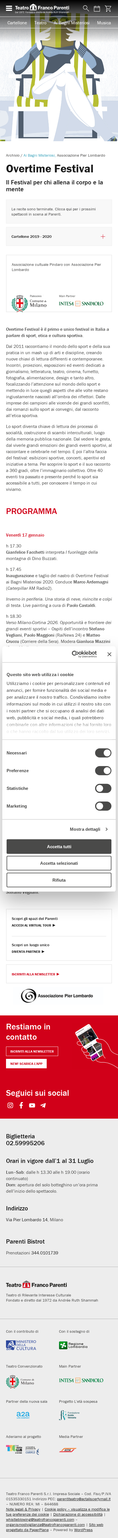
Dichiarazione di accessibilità (78, 1514)
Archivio (12, 155)
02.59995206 (25, 1143)
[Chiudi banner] (109, 654)
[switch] (103, 770)
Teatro (40, 22)
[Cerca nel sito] (84, 8)
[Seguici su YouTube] (32, 1106)
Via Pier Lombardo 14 (27, 1219)
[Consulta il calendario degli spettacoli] (97, 8)
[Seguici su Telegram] (43, 1106)
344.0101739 (44, 1253)
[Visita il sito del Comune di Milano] (28, 1384)
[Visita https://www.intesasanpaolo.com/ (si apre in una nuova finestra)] (81, 296)
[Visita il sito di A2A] (28, 1419)
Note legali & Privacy (23, 1509)
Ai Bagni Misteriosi (72, 22)
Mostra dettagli (85, 829)
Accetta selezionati (59, 863)
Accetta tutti (59, 846)
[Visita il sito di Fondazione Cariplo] (28, 1454)
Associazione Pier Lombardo (81, 155)
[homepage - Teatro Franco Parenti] (45, 8)
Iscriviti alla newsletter (32, 1051)
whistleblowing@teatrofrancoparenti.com (40, 1519)
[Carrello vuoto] (107, 8)
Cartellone (17, 22)
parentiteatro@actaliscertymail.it (84, 1498)
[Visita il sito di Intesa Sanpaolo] (81, 1384)
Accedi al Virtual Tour (31, 925)
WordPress (83, 1529)
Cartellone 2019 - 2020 (31, 236)
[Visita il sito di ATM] (81, 1454)
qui (69, 209)
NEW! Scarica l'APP (26, 1063)
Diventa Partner (26, 952)
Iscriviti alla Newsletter (33, 974)
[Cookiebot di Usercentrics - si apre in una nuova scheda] (73, 654)
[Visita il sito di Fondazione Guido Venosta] (81, 1419)
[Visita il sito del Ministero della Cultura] (28, 1349)
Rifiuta (59, 879)
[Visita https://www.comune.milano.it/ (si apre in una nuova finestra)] (34, 296)
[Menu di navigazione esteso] (9, 8)
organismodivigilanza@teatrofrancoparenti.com (45, 1524)
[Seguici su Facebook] (21, 1106)
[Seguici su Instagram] (10, 1106)
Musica (104, 22)
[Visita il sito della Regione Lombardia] (81, 1349)
